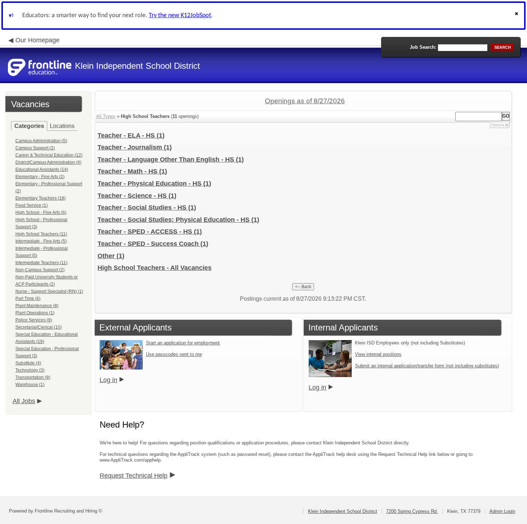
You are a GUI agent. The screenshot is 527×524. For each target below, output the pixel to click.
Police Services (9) (33, 320)
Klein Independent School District (342, 511)
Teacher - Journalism (135, 147)
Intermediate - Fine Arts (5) (41, 241)
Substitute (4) (28, 363)
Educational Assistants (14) (41, 169)
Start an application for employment (183, 343)
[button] (517, 15)
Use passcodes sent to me (174, 354)
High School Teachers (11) (41, 234)
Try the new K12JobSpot (180, 15)
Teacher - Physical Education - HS (154, 183)
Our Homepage (37, 40)
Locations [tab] (62, 126)
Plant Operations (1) (34, 312)
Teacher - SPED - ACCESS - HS (150, 231)
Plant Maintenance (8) (36, 305)
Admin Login (502, 511)
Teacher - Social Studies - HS (147, 207)
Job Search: (423, 47)
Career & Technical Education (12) (48, 155)
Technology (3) (29, 370)
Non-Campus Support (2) (40, 269)
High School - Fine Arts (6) (40, 212)
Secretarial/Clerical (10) (38, 327)
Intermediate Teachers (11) (41, 262)
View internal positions (378, 354)
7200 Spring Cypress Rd (412, 511)
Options (497, 125)
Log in (108, 380)
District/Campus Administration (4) (48, 162)
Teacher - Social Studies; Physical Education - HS (178, 219)
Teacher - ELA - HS (131, 135)
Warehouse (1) (29, 384)
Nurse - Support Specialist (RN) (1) (49, 291)
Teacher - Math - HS (132, 171)
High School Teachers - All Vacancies (155, 267)
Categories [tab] (29, 126)
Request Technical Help (133, 475)
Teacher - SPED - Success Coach (153, 243)
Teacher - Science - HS (137, 195)
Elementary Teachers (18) (40, 198)
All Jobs (24, 401)
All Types (105, 116)
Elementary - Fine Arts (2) (40, 176)
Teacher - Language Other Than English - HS (171, 159)
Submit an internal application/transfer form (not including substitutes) (427, 365)
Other (111, 255)
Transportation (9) (32, 377)
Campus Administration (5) (41, 140)
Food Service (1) (31, 205)
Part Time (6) (28, 298)
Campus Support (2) (35, 148)
